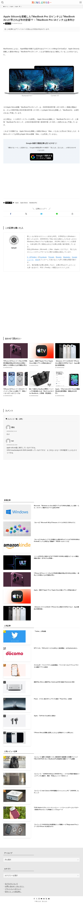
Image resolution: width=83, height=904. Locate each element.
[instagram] (39, 899)
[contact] (49, 899)
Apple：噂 (8, 23)
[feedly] (44, 899)
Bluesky (59, 257)
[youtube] (41, 899)
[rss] (46, 899)
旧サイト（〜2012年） (13, 892)
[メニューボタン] (80, 2)
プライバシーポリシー (13, 889)
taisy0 (13, 248)
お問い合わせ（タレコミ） (14, 886)
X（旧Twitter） (32, 257)
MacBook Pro (33, 202)
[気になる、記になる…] (41, 2)
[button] (10, 214)
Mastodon (66, 257)
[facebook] (34, 899)
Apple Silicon (24, 202)
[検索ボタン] (2, 2)
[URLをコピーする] (72, 214)
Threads (51, 257)
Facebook (43, 257)
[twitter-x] (37, 899)
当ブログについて (11, 884)
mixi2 (37, 260)
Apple (17, 202)
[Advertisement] (41, 39)
